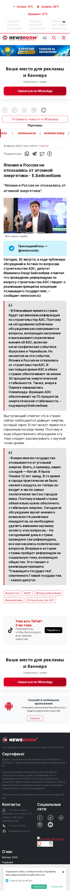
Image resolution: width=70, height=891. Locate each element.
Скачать (35, 718)
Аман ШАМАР (30, 145)
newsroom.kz (23, 133)
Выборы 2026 (10, 857)
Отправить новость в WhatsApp (35, 119)
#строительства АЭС (40, 600)
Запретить (57, 886)
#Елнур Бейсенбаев (48, 593)
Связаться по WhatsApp (35, 91)
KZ (45, 37)
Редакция (7, 862)
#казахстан (12, 593)
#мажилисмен (14, 600)
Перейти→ (53, 630)
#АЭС (27, 593)
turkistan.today (50, 133)
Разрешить (39, 886)
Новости (43, 145)
